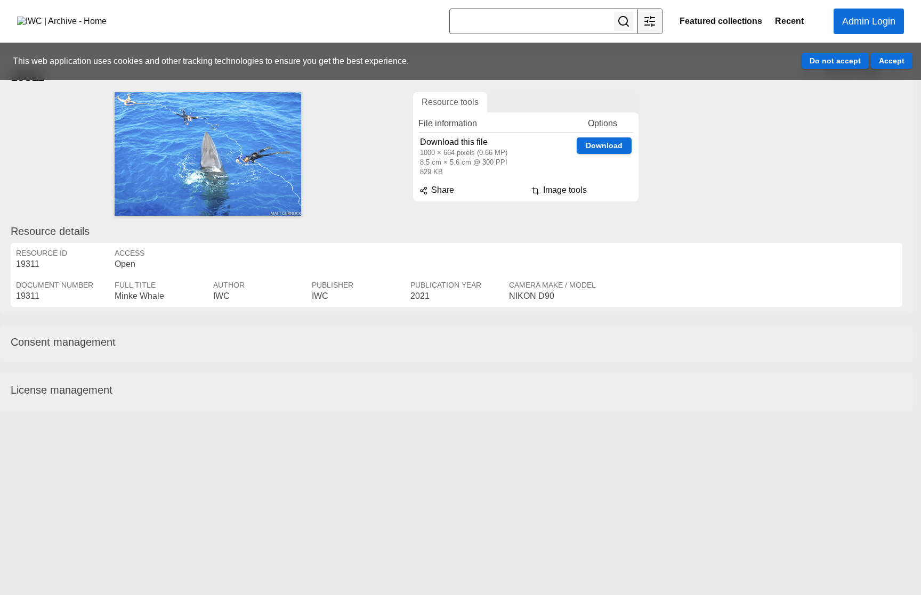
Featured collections (721, 21)
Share (441, 189)
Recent (789, 21)
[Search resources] (623, 21)
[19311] (208, 154)
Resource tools (450, 102)
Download (604, 145)
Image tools (564, 189)
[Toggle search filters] (649, 21)
